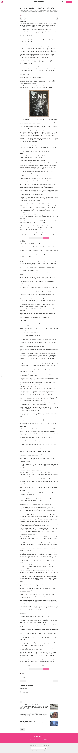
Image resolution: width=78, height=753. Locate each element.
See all (22, 729)
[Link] (18, 21)
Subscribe (69, 1)
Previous (23, 680)
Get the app (44, 748)
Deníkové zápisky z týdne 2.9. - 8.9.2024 (30, 713)
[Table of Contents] (1, 376)
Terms (42, 745)
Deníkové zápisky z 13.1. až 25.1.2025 (29, 705)
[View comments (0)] (24, 18)
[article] (39, 707)
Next (55, 680)
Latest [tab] (24, 701)
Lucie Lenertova (27, 708)
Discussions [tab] (28, 701)
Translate (22, 6)
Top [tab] (21, 701)
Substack (33, 750)
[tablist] (24, 689)
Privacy (39, 745)
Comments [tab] (22, 688)
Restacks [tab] (26, 688)
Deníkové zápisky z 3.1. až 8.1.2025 (28, 721)
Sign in (74, 1)
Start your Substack (36, 748)
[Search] (63, 2)
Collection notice (46, 745)
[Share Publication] (65, 2)
